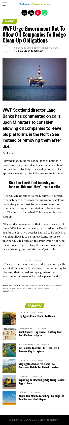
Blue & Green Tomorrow (29, 51)
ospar (39, 288)
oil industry (26, 288)
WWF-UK (8, 291)
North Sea (10, 288)
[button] (5, 4)
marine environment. (52, 285)
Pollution (51, 288)
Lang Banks (30, 285)
